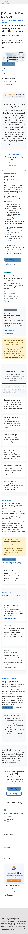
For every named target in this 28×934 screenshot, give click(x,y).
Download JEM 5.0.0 (13, 260)
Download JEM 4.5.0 (10, 330)
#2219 (9, 240)
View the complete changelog (12, 563)
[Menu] (26, 2)
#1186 (13, 246)
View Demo (8, 69)
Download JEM (9, 64)
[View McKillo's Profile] (5, 810)
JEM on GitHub (19, 708)
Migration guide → (10, 333)
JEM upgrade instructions (14, 357)
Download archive (9, 844)
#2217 (9, 225)
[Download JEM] (14, 95)
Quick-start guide (14, 794)
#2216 (9, 234)
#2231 (21, 206)
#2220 (9, 229)
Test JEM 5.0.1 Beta (10, 302)
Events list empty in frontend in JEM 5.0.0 (13, 813)
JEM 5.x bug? (10, 819)
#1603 (9, 255)
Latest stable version (10, 841)
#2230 (17, 210)
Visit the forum (7, 708)
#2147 (9, 219)
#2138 (9, 251)
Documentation (9, 74)
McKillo (6, 815)
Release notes (11, 264)
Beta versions (8, 847)
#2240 (19, 214)
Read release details (10, 618)
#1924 (21, 221)
